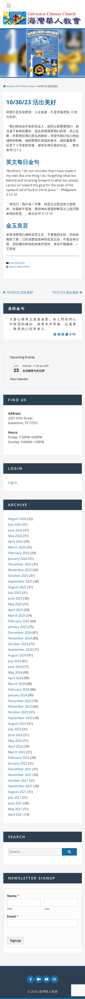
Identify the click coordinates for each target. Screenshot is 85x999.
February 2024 (18, 689)
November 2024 (20, 638)
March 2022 (17, 752)
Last (46, 908)
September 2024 (20, 649)
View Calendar (19, 379)
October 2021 (18, 780)
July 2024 (14, 661)
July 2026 (14, 524)
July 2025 (14, 592)
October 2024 (18, 644)
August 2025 (17, 587)
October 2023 (18, 712)
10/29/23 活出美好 (19, 292)
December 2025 (20, 564)
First (9, 908)
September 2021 (20, 786)
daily (12, 266)
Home (10, 86)
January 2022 (17, 763)
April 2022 (15, 746)
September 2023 (20, 718)
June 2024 (15, 667)
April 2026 (15, 541)
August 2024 (17, 655)
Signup (15, 940)
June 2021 (15, 803)
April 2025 (15, 610)
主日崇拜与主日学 (34, 371)
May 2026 (15, 536)
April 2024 (15, 678)
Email (13, 916)
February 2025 (18, 621)
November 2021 (20, 775)
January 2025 (17, 627)
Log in (12, 482)
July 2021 (14, 797)
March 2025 (17, 615)
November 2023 (20, 706)
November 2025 (20, 570)
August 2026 (17, 519)
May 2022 (15, 740)
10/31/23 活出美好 (65, 292)
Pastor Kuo (27, 86)
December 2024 (20, 632)
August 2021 (17, 792)
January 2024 (17, 695)
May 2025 (15, 604)
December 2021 (20, 769)
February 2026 (18, 553)
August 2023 (17, 723)
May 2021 (15, 809)
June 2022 (15, 735)
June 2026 (15, 530)
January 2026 (17, 558)
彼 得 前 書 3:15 (64, 334)
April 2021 (15, 814)
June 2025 (15, 598)
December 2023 (20, 701)
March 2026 (17, 547)
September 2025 (20, 581)
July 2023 (14, 729)
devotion (23, 266)
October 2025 (18, 575)
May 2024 (15, 672)
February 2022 (18, 757)
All (17, 86)
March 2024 (17, 684)
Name (13, 896)
